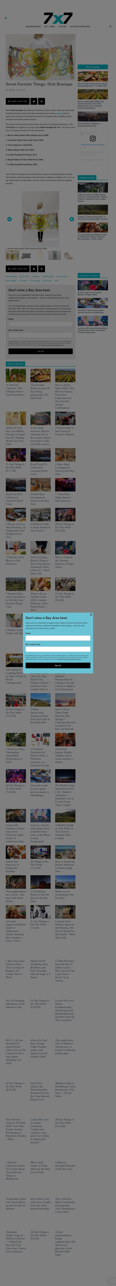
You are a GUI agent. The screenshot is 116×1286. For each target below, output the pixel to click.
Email (28, 633)
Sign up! (58, 665)
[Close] (91, 614)
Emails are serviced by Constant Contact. (69, 659)
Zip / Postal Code (33, 644)
